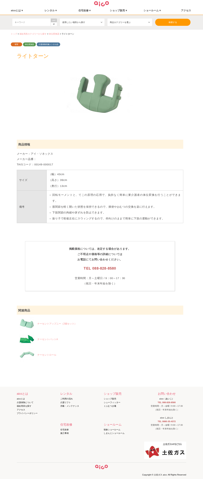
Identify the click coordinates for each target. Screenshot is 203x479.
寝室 (16, 44)
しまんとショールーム (114, 433)
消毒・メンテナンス (69, 406)
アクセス (186, 10)
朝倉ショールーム (112, 429)
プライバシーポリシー (27, 413)
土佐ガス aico (160, 475)
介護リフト (65, 402)
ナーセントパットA (47, 339)
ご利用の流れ (66, 399)
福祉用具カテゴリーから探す (33, 34)
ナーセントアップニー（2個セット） (57, 323)
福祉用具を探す (24, 406)
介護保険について (25, 402)
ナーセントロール (46, 355)
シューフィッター (112, 402)
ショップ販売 (110, 399)
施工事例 (64, 433)
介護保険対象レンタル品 (48, 44)
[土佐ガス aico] (101, 5)
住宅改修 (64, 429)
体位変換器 (29, 44)
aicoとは (21, 399)
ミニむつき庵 (110, 406)
